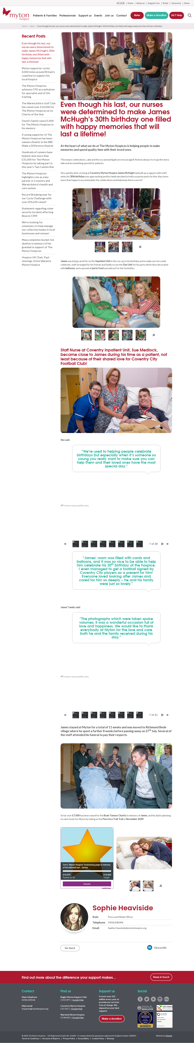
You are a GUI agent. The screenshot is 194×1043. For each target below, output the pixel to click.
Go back (70, 948)
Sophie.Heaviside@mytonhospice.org (127, 928)
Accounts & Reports (51, 1038)
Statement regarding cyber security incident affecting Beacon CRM (38, 212)
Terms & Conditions (30, 1038)
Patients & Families (45, 15)
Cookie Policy (98, 1038)
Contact (121, 15)
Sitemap (110, 1038)
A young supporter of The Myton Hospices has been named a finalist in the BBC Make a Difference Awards (37, 140)
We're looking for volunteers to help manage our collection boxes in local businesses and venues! (38, 228)
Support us (85, 15)
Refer (137, 15)
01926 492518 (28, 1000)
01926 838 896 (115, 922)
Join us (109, 15)
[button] (67, 217)
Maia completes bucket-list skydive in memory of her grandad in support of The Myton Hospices (38, 245)
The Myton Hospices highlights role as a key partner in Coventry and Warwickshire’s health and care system (37, 181)
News (187, 3)
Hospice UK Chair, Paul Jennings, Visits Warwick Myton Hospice (36, 261)
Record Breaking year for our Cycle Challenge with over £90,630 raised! (37, 198)
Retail (165, 3)
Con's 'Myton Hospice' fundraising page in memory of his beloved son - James (86, 866)
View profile (160, 947)
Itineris (169, 1036)
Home (130, 3)
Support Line (154, 3)
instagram (159, 999)
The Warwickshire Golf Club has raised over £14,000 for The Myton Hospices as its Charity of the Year (38, 109)
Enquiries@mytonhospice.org (35, 1008)
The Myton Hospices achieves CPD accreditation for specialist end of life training (38, 91)
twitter (146, 999)
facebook (140, 999)
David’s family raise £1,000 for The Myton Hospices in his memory (38, 124)
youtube (153, 999)
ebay (166, 999)
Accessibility (83, 1038)
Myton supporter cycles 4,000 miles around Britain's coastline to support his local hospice (38, 74)
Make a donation (112, 1018)
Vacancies (176, 3)
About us (140, 3)
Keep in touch (161, 977)
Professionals (67, 15)
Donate (87, 883)
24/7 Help (176, 15)
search (189, 15)
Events (98, 15)
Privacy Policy (69, 1038)
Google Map (78, 1000)
